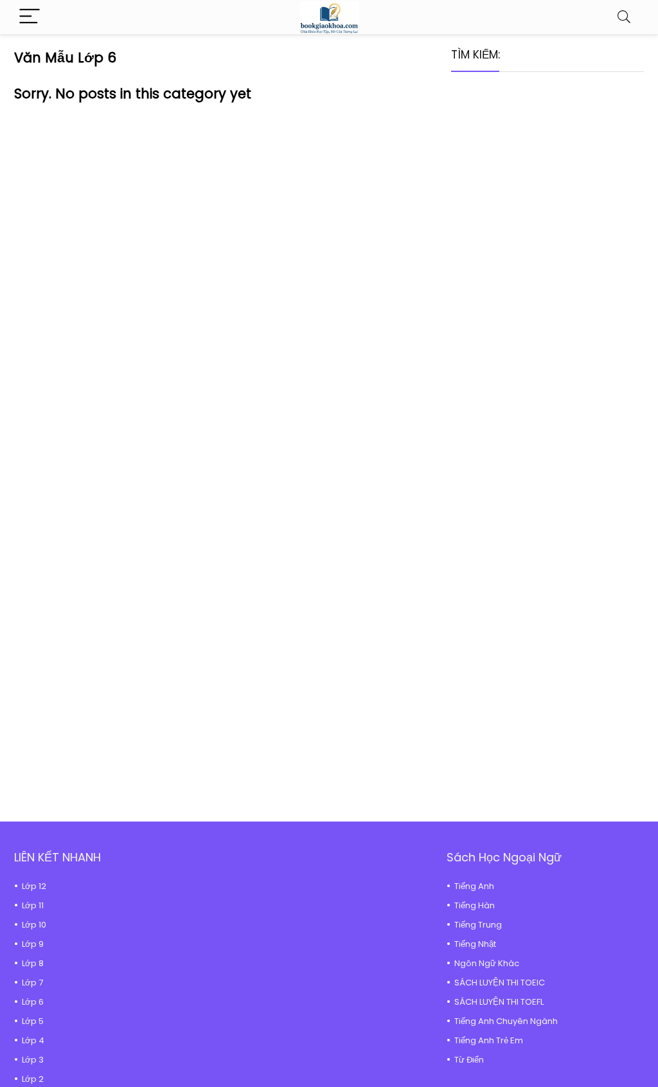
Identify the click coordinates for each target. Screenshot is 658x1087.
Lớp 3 (33, 1060)
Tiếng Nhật (475, 944)
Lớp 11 (33, 905)
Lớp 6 (33, 1002)
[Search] (624, 17)
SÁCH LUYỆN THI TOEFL (499, 1002)
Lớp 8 (33, 963)
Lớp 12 (34, 886)
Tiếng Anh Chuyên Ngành (506, 1021)
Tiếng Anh (474, 886)
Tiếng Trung (478, 925)
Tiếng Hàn (474, 905)
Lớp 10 (34, 925)
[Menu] (29, 17)
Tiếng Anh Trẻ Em (488, 1040)
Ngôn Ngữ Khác (486, 963)
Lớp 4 (33, 1040)
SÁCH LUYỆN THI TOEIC (499, 982)
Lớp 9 (33, 944)
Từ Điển (469, 1060)
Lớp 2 (33, 1079)
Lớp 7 (32, 982)
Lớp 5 (33, 1021)
